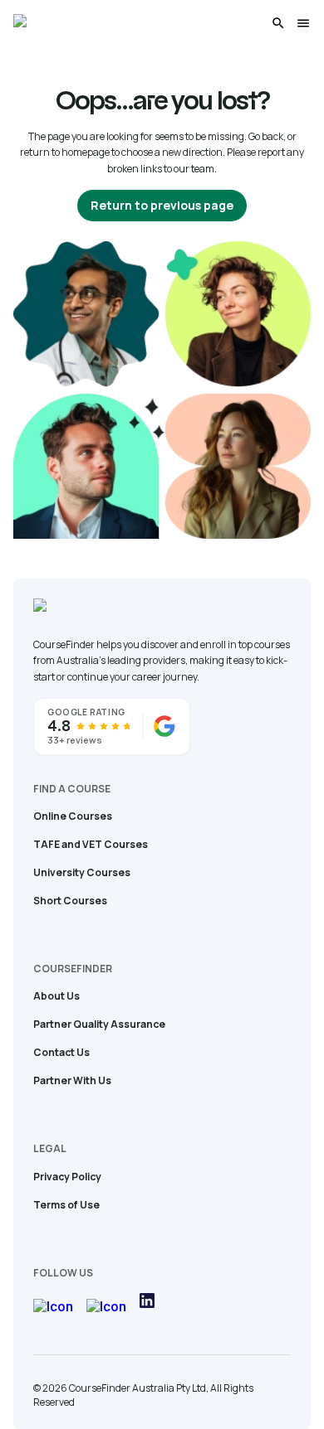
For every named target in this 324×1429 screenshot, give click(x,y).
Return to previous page (162, 205)
